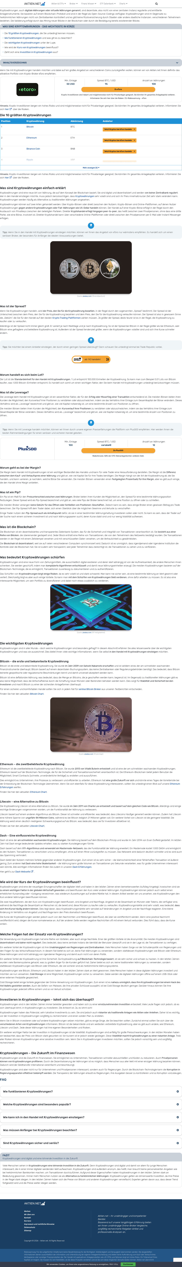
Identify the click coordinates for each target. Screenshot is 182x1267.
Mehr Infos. (114, 1264)
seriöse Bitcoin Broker (90, 689)
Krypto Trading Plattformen (66, 318)
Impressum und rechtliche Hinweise (39, 1224)
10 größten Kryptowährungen (23, 33)
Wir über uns (29, 1214)
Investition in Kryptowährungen (36, 52)
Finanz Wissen (87, 3)
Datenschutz (29, 1227)
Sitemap (27, 1231)
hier (7, 109)
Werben (27, 1211)
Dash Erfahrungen (82, 867)
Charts (122, 3)
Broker (73, 3)
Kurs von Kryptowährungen (31, 47)
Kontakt (27, 1218)
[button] (91, 359)
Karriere (27, 1221)
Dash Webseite (22, 871)
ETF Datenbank (107, 3)
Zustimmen (128, 1264)
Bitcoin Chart (37, 694)
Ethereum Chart (38, 792)
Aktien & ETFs (57, 3)
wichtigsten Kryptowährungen (24, 42)
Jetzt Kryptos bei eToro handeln (118, 129)
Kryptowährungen (84, 196)
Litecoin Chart (37, 826)
